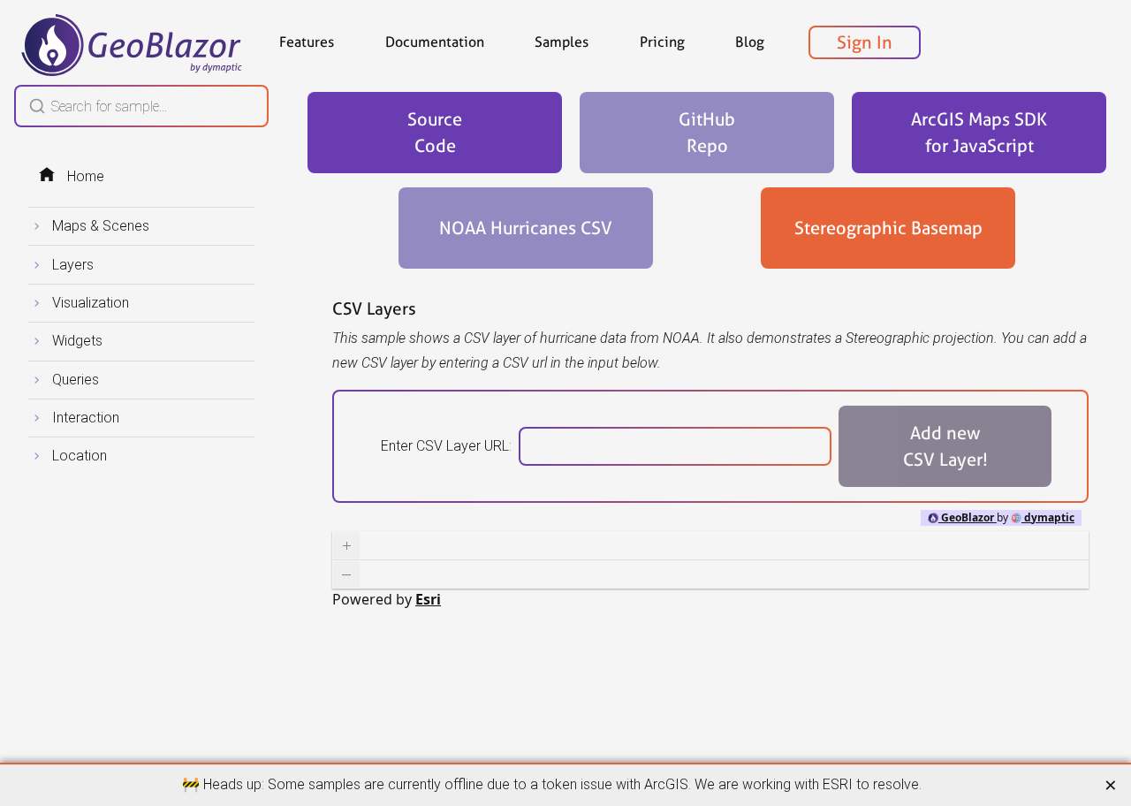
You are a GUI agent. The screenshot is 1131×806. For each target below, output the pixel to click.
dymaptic (1047, 517)
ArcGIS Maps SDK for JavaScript (979, 132)
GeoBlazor (967, 517)
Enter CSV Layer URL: (446, 445)
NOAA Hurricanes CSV (525, 228)
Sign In (864, 42)
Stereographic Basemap (888, 228)
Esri (428, 599)
